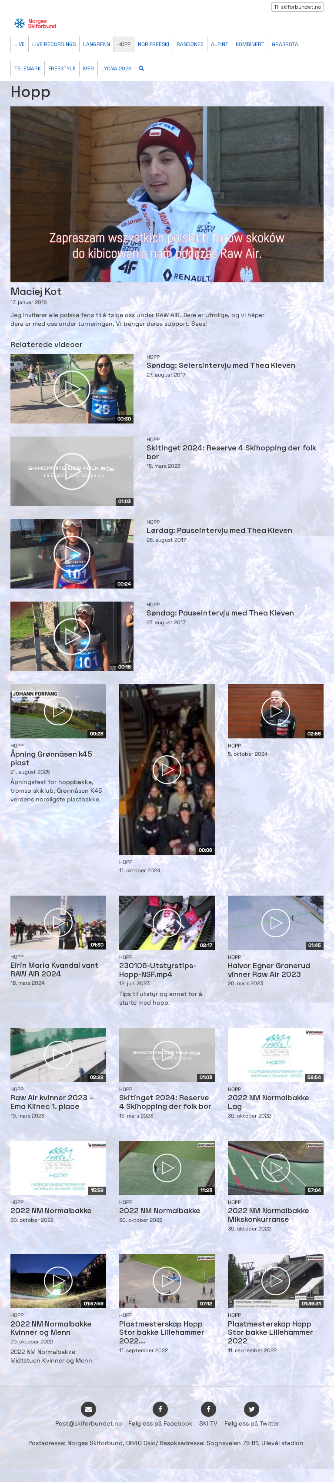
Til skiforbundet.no (297, 6)
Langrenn (96, 44)
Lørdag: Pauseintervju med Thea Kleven (219, 531)
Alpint (219, 44)
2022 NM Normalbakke (51, 1211)
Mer (88, 68)
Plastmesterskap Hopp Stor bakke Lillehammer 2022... (161, 1333)
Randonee (190, 44)
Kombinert (250, 44)
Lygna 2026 (116, 68)
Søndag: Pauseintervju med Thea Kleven (220, 613)
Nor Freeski (153, 44)
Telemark (27, 68)
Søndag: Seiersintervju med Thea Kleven (221, 366)
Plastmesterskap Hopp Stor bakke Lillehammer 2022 (270, 1333)
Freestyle (62, 68)
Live (19, 44)
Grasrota (285, 44)
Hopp (123, 44)
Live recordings (54, 44)
